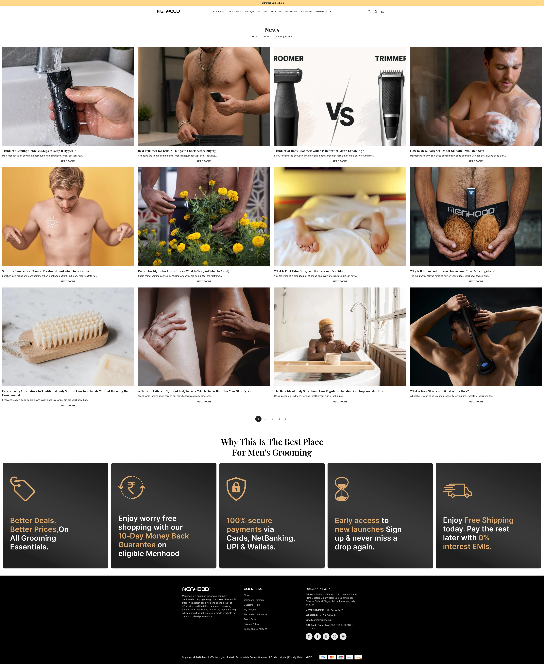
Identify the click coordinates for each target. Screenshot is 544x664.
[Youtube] (343, 636)
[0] (382, 11)
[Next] (536, 3)
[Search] (369, 11)
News (266, 36)
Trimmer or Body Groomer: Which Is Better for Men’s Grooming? (319, 151)
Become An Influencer (255, 614)
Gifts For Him (291, 11)
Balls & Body (219, 11)
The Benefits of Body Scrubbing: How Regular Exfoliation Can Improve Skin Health (330, 391)
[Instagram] (326, 636)
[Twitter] (334, 636)
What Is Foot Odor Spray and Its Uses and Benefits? (309, 271)
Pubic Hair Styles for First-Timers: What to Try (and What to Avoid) (183, 271)
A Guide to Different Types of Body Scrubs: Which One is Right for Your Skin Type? (194, 391)
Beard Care (276, 11)
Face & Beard (235, 11)
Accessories (306, 11)
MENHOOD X (322, 11)
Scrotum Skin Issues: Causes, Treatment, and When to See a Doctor (48, 271)
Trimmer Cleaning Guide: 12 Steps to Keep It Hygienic (39, 151)
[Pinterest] (309, 636)
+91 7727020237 (334, 609)
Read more (68, 161)
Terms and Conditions (255, 628)
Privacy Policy (251, 624)
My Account (250, 609)
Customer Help (252, 604)
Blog (246, 595)
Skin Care (262, 11)
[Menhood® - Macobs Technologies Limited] (169, 11)
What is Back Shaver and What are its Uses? (439, 391)
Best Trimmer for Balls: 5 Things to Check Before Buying (177, 151)
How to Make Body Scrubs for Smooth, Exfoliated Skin (447, 151)
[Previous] (7, 3)
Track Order (250, 619)
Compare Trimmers (254, 600)
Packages (249, 11)
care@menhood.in (322, 619)
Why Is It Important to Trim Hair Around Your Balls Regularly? (453, 271)
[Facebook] (317, 636)
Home (255, 36)
